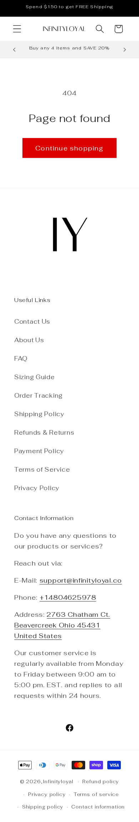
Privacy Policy (37, 488)
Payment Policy (39, 451)
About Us (29, 340)
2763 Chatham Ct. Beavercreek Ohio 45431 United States (62, 625)
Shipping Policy (39, 414)
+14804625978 (68, 597)
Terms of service (96, 794)
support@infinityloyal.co (81, 580)
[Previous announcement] (14, 49)
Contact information (98, 807)
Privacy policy (47, 794)
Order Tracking (38, 395)
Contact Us (32, 321)
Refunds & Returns (44, 432)
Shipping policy (43, 807)
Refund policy (100, 782)
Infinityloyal (58, 782)
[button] (17, 29)
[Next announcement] (125, 49)
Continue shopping (69, 148)
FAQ (20, 358)
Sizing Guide (34, 377)
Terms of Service (42, 469)
